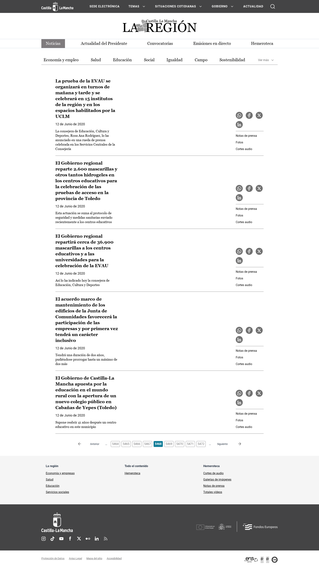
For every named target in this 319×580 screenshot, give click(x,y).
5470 (179, 444)
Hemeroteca (262, 43)
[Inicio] (91, 522)
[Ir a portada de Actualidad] (159, 27)
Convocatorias (160, 43)
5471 (190, 444)
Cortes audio (244, 149)
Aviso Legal (75, 558)
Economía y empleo (61, 60)
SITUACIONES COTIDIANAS (175, 6)
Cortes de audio (213, 473)
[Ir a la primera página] (82, 444)
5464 (115, 444)
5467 (147, 444)
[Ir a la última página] (236, 444)
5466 (136, 444)
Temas (133, 6)
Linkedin (96, 538)
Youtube (61, 538)
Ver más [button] (263, 60)
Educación (122, 60)
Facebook (70, 538)
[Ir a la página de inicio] (57, 6)
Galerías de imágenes (217, 479)
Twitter (79, 538)
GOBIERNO (220, 6)
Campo (201, 60)
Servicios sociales (57, 492)
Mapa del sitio (94, 558)
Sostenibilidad (232, 60)
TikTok (52, 538)
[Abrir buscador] (273, 6)
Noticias (53, 43)
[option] (61, 60)
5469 (169, 444)
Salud (96, 60)
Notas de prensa (246, 135)
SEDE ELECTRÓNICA (105, 6)
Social (149, 60)
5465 (126, 444)
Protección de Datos (52, 558)
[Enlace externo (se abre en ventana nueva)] (261, 559)
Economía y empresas (60, 473)
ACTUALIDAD (253, 6)
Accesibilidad (114, 558)
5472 (201, 444)
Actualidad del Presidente (104, 43)
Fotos (239, 142)
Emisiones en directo (212, 43)
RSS (105, 538)
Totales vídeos (212, 492)
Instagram (43, 538)
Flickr (87, 538)
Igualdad (175, 60)
